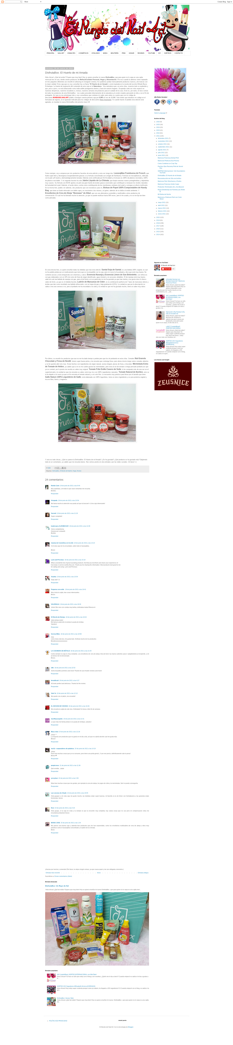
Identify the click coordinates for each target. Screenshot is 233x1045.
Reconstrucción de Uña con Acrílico (169, 178)
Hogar (74, 471)
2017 (158, 226)
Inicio (99, 873)
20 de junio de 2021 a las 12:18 (69, 732)
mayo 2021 (162, 202)
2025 (158, 124)
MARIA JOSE (55, 823)
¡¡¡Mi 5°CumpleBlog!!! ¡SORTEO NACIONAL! (173, 327)
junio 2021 (161, 155)
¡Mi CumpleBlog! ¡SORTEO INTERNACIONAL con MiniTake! (77, 974)
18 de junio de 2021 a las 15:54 (67, 577)
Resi (52, 808)
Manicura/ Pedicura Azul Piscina (168, 161)
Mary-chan (54, 732)
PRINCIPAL (50, 53)
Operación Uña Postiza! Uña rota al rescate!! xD (175, 313)
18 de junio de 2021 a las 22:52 (64, 668)
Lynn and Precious (57, 560)
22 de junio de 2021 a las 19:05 (77, 793)
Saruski (53, 513)
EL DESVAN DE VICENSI (59, 706)
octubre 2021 (162, 144)
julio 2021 (161, 152)
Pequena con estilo (57, 589)
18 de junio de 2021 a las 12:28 (79, 526)
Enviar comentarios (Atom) (63, 876)
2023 (158, 130)
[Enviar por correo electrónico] (56, 468)
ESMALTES (71, 53)
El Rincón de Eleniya (58, 617)
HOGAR (131, 53)
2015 (158, 231)
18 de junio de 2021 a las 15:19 (75, 560)
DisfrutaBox (55, 471)
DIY (159, 53)
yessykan (54, 778)
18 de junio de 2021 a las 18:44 (76, 617)
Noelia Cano (55, 486)
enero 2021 (162, 214)
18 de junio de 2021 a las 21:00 (81, 651)
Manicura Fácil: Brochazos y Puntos (169, 181)
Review (79, 471)
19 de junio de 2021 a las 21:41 (73, 719)
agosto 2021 (162, 150)
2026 (158, 122)
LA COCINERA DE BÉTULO (60, 651)
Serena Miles (55, 634)
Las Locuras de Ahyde (59, 793)
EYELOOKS (96, 53)
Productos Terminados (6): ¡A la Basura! (171, 187)
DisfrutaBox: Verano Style (65, 998)
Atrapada (54, 500)
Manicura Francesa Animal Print (168, 158)
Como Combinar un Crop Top (167, 163)
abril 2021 (161, 205)
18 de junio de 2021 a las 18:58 (71, 634)
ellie (52, 668)
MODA (105, 53)
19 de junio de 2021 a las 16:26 (79, 706)
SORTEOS (167, 53)
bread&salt (55, 680)
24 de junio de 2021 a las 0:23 (65, 808)
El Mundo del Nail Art (66, 471)
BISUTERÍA (114, 53)
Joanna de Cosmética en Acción (62, 543)
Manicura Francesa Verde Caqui (168, 184)
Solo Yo (53, 693)
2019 (158, 220)
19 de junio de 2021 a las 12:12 (67, 693)
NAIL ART (61, 53)
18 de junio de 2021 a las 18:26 (70, 604)
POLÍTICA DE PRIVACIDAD (58, 1021)
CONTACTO (179, 53)
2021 (158, 136)
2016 (158, 229)
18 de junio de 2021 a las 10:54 (68, 500)
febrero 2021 (162, 211)
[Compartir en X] (60, 468)
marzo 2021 (162, 208)
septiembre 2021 (164, 147)
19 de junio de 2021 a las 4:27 (69, 680)
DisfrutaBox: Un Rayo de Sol (57, 886)
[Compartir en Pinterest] (65, 468)
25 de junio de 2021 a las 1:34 (71, 823)
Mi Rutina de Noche (164, 194)
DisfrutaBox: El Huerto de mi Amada (169, 175)
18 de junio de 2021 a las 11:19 (67, 513)
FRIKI (123, 53)
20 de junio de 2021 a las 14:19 (85, 748)
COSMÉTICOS (83, 53)
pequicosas (55, 765)
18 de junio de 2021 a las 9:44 (70, 486)
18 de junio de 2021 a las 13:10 (84, 543)
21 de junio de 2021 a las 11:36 (70, 765)
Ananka (53, 577)
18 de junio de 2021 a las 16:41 (75, 589)
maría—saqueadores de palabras (62, 748)
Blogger (130, 1027)
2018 (158, 223)
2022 (158, 133)
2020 (158, 217)
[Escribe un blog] (58, 468)
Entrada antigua (143, 873)
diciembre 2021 (163, 138)
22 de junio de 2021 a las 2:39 (68, 778)
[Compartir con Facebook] (63, 468)
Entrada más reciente (53, 873)
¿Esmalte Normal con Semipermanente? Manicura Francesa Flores (175, 281)
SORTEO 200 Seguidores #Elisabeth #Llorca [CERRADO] (76, 986)
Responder (54, 494)
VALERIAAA (55, 604)
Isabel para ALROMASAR (60, 526)
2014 (158, 234)
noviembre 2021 (163, 141)
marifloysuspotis (57, 719)
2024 (158, 127)
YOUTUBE (151, 53)
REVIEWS (141, 53)
